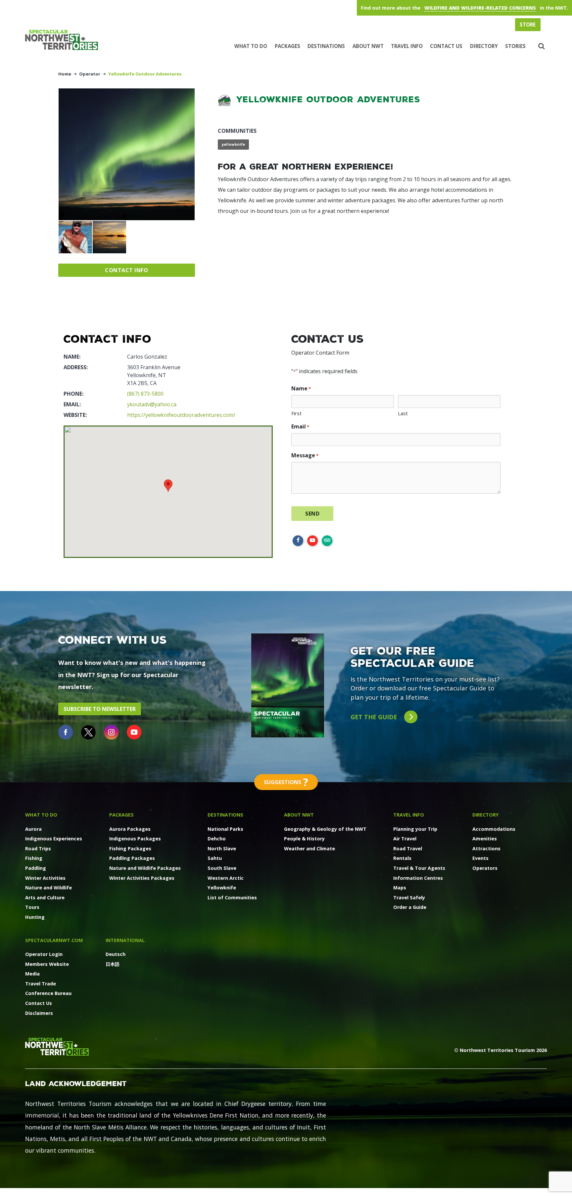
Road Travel (407, 848)
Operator (89, 74)
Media (32, 974)
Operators (485, 868)
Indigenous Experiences (53, 838)
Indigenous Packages (135, 838)
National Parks (225, 829)
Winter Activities (45, 878)
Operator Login (44, 954)
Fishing (33, 858)
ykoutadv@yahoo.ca (151, 404)
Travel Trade (40, 983)
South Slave (222, 868)
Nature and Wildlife (48, 887)
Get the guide (375, 717)
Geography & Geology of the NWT (325, 829)
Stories (515, 46)
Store (528, 24)
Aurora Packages (130, 829)
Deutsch (115, 954)
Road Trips (38, 848)
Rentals (402, 858)
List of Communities (232, 897)
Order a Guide (409, 907)
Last (403, 413)
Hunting (35, 917)
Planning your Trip (415, 829)
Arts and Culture (45, 897)
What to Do (250, 46)
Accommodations (493, 829)
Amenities (484, 838)
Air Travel (404, 838)
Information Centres (418, 878)
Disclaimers (39, 1013)
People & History (304, 838)
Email (300, 426)
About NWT (368, 46)
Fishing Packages (130, 848)
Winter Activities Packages (141, 878)
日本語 (112, 964)
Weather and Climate (309, 848)
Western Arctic (226, 878)
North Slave (222, 848)
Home (64, 74)
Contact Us (446, 46)
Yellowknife (222, 887)
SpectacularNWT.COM (54, 940)
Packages (287, 46)
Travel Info (407, 46)
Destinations (326, 46)
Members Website (47, 964)
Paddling (35, 868)
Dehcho (217, 838)
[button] (541, 46)
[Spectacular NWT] (64, 39)
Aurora (33, 829)
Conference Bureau (48, 993)
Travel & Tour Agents (419, 868)
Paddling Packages (132, 858)
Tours (32, 907)
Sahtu (215, 858)
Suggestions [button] (286, 782)
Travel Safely (409, 897)
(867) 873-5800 (145, 393)
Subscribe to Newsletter (100, 709)
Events (480, 858)
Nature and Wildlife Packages (145, 868)
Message (304, 455)
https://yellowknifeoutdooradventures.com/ (181, 415)
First (296, 413)
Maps (399, 887)
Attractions (486, 848)
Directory (484, 46)
